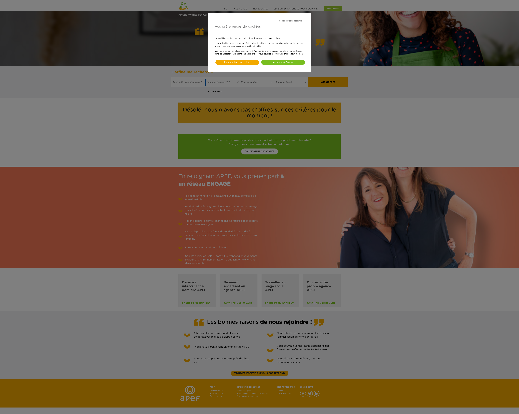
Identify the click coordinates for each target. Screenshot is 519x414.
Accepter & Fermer (283, 62)
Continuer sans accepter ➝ (291, 21)
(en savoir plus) (272, 38)
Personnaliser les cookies (237, 62)
